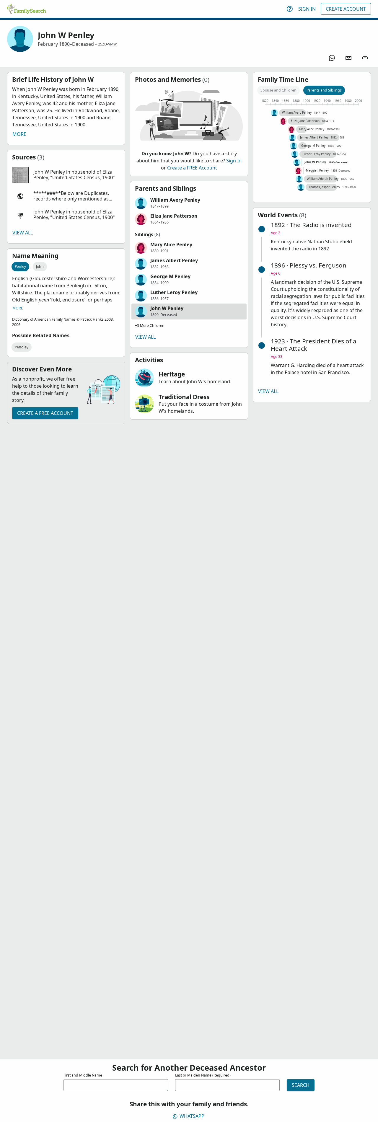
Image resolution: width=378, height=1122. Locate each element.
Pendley (21, 347)
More (19, 134)
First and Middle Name (82, 1075)
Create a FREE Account (45, 413)
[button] (66, 175)
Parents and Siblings (324, 90)
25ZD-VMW (107, 44)
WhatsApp (192, 1116)
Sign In (307, 9)
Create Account (346, 9)
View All (22, 232)
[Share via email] (348, 58)
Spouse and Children (278, 90)
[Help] (290, 9)
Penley (20, 266)
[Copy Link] (365, 58)
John (40, 266)
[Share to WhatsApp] (332, 58)
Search (300, 1085)
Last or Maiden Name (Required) (203, 1075)
